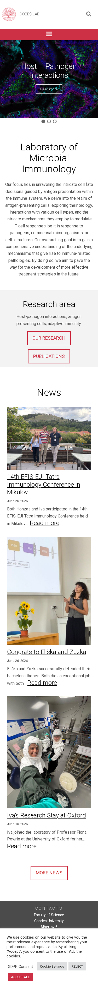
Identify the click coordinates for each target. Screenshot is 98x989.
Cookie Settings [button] (52, 966)
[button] (43, 121)
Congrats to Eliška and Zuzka (46, 652)
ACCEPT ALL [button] (20, 977)
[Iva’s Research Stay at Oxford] (49, 753)
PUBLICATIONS (49, 356)
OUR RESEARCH (49, 338)
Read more (44, 523)
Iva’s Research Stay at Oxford (46, 815)
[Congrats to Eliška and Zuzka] (49, 592)
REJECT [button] (77, 966)
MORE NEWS (49, 872)
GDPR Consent (20, 966)
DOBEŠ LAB (29, 14)
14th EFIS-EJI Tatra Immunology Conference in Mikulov (43, 484)
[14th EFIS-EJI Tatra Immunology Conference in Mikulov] (49, 439)
